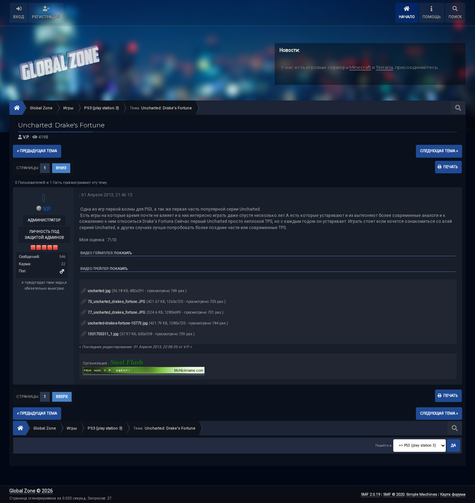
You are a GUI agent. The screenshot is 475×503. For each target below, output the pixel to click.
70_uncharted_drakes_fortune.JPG (116, 301)
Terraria (384, 67)
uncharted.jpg (99, 291)
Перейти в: (383, 445)
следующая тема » (439, 151)
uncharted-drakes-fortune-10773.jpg (117, 323)
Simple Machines (421, 494)
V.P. (26, 137)
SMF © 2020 (393, 494)
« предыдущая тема (37, 151)
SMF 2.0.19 (370, 494)
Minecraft (360, 67)
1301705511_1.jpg (103, 334)
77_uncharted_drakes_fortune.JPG (116, 312)
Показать (123, 253)
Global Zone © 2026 (31, 491)
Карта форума (453, 494)
